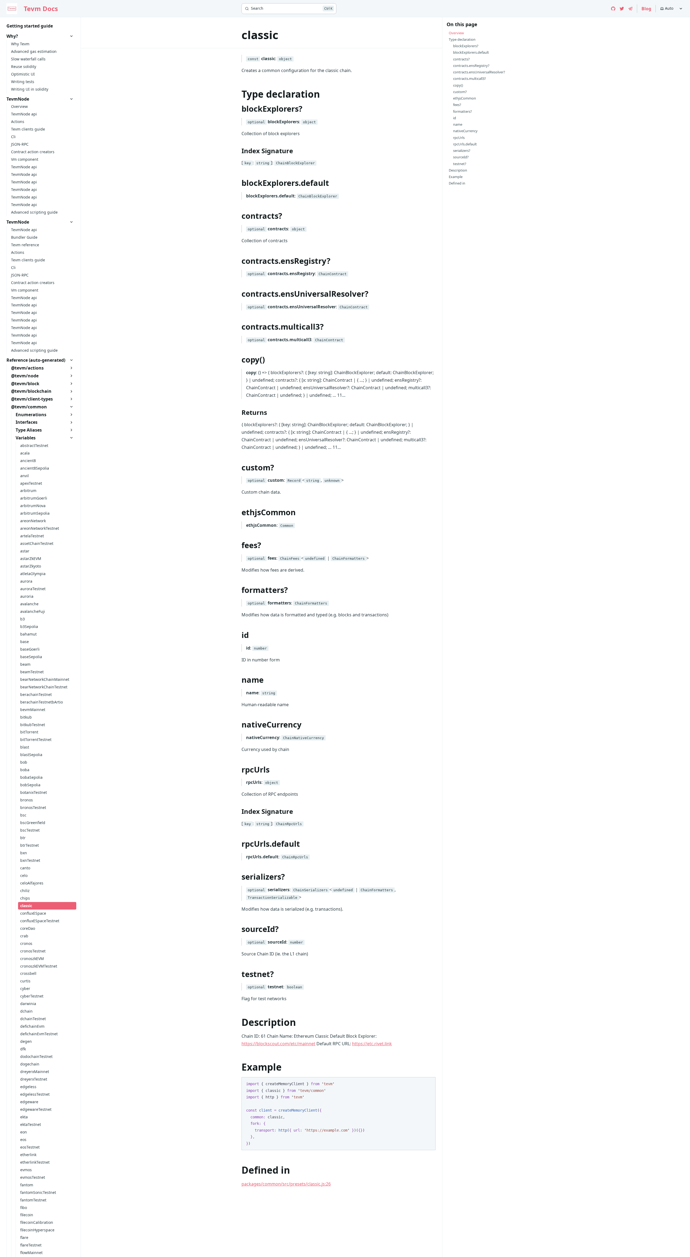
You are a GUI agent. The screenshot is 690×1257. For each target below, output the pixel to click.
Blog (646, 9)
